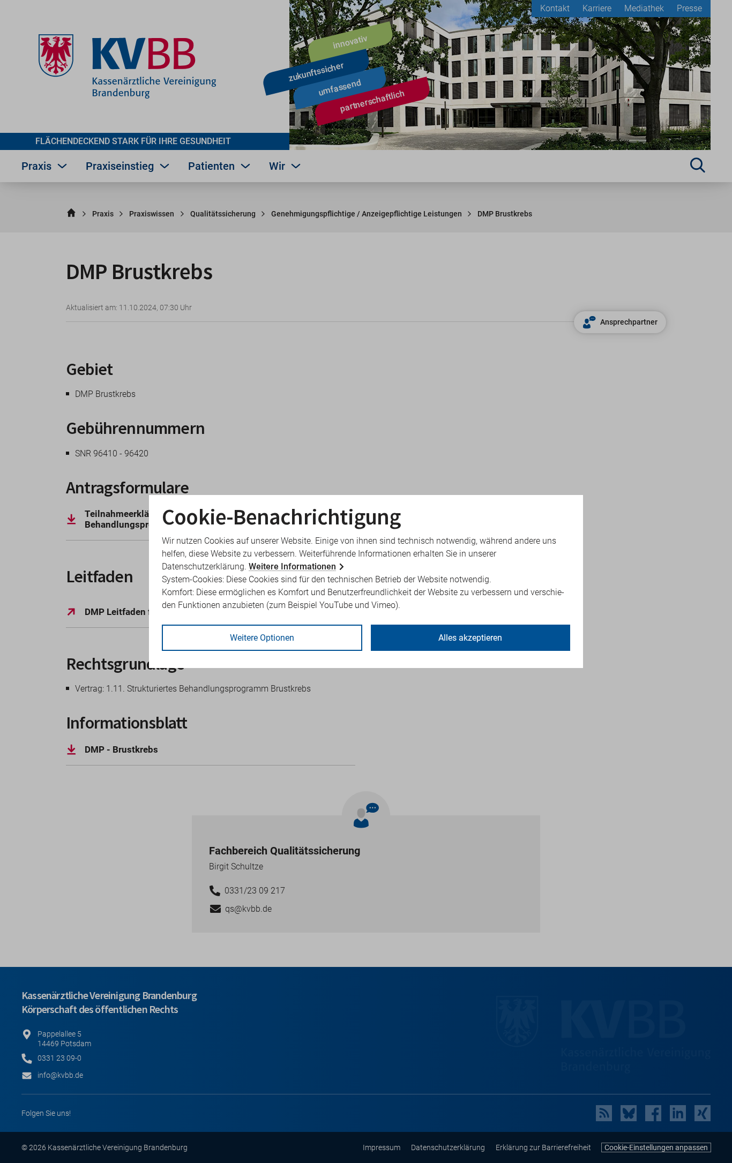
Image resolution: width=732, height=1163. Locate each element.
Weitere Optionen (262, 638)
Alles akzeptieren (470, 638)
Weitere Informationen (292, 566)
